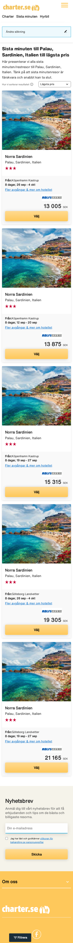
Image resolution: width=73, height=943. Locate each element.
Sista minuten (27, 16)
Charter (8, 16)
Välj (36, 216)
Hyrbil (44, 16)
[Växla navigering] (64, 5)
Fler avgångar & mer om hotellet (28, 189)
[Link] (36, 933)
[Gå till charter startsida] (21, 6)
